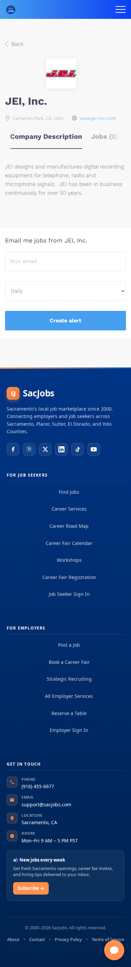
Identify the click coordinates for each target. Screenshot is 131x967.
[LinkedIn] (61, 449)
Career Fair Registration (69, 577)
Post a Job (69, 645)
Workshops (69, 560)
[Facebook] (13, 449)
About (13, 939)
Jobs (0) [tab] (105, 136)
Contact (37, 939)
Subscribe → (31, 888)
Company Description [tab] (46, 136)
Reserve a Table (69, 713)
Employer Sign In (69, 730)
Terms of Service (108, 939)
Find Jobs (69, 492)
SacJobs (32, 393)
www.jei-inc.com (98, 118)
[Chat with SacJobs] (114, 950)
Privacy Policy (68, 939)
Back (17, 44)
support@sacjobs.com (46, 804)
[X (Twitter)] (45, 449)
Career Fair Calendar (69, 543)
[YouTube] (93, 449)
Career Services (69, 509)
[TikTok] (77, 449)
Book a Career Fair (69, 662)
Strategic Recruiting (69, 679)
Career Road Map (69, 526)
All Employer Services (69, 696)
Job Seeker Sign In (69, 594)
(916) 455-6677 (37, 786)
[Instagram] (29, 449)
